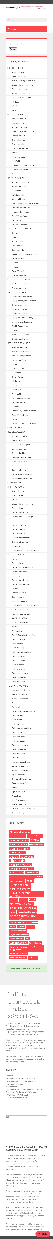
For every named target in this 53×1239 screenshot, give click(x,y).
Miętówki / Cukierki (19, 157)
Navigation (12, 29)
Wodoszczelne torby (20, 673)
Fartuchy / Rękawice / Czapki (23, 131)
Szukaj (13, 49)
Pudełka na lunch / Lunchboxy (23, 165)
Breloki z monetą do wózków (23, 81)
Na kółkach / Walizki (19, 618)
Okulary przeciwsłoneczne (22, 474)
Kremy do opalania (19, 783)
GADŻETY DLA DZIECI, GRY (18, 279)
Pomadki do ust (18, 796)
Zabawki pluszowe (19, 275)
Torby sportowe (18, 669)
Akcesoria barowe (19, 119)
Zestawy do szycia (19, 813)
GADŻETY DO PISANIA (16, 292)
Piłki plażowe (17, 546)
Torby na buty (17, 720)
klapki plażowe (15, 877)
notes (32, 899)
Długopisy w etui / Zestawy (22, 318)
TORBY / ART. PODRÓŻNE (18, 610)
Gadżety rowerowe (19, 525)
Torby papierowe (18, 656)
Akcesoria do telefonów (21, 351)
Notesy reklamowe (19, 199)
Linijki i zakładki (18, 195)
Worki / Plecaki (18, 271)
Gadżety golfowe (18, 576)
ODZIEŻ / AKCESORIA (16, 432)
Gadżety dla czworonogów (22, 85)
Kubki (29, 880)
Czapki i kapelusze (19, 449)
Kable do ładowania (19, 368)
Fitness (14, 500)
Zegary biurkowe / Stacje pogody (25, 423)
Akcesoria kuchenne (19, 127)
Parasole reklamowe (20, 622)
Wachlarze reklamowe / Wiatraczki (25, 550)
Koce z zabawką (18, 250)
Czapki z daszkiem (19, 453)
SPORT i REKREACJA (15, 555)
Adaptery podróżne (19, 347)
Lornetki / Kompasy (19, 601)
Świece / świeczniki (19, 804)
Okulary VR (16, 390)
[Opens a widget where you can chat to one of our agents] (42, 1234)
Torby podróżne (18, 660)
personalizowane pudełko (23, 917)
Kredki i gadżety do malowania (24, 254)
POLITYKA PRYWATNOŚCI (17, 1095)
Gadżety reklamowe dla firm (17, 1097)
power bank (30, 927)
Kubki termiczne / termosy (22, 148)
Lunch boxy (16, 153)
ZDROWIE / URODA (15, 758)
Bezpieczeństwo (18, 72)
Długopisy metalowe (20, 309)
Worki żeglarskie (18, 682)
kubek (39, 876)
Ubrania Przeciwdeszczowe (22, 478)
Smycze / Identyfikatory (21, 212)
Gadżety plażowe (18, 521)
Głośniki (15, 364)
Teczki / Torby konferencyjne (23, 635)
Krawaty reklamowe (19, 470)
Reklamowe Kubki (14, 483)
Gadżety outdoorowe (20, 584)
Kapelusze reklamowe (20, 461)
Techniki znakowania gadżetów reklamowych (24, 1089)
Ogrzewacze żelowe (19, 792)
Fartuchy (15, 237)
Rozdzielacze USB (18, 402)
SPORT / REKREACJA (15, 487)
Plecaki (14, 627)
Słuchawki (15, 406)
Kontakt (9, 1076)
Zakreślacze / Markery (20, 339)
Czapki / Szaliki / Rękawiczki (23, 445)
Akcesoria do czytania (20, 182)
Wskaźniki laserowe (19, 224)
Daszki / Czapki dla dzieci (22, 457)
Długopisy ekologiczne (20, 305)
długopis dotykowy (20, 864)
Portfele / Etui (17, 631)
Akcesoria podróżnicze (21, 614)
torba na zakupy (18, 942)
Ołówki (14, 330)
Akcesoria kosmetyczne (21, 762)
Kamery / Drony (18, 377)
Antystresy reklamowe (20, 766)
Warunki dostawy (13, 1087)
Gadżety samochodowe (21, 93)
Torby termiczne (18, 741)
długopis (17, 860)
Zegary (14, 419)
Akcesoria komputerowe (21, 356)
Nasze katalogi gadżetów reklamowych (21, 1081)
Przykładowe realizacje (15, 1084)
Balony (14, 233)
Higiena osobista (18, 775)
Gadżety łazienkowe (20, 770)
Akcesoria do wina (19, 123)
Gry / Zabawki (17, 241)
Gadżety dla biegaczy (20, 563)
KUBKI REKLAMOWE (15, 428)
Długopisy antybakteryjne (22, 296)
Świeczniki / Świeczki (20, 169)
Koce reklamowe (18, 140)
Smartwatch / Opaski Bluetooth (24, 411)
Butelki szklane (17, 495)
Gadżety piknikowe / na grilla (23, 516)
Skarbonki (16, 263)
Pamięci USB (16, 394)
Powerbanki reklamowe (21, 398)
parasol (13, 912)
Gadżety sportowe (19, 529)
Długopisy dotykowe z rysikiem (24, 301)
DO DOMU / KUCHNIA (16, 114)
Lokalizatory (16, 102)
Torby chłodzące (18, 639)
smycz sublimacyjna (17, 938)
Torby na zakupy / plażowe (22, 652)
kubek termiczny (17, 881)
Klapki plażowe (18, 466)
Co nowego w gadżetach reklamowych (21, 1078)
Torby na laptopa (18, 648)
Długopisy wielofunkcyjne (22, 322)
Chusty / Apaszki (18, 440)
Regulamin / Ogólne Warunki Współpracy (22, 1092)
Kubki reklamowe (20, 888)
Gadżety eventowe (19, 571)
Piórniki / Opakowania (20, 335)
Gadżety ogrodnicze (20, 512)
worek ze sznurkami (18, 953)
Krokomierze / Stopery (21, 538)
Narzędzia (15, 110)
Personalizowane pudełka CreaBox (25, 203)
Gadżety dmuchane (19, 508)
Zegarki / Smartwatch (20, 415)
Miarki (14, 106)
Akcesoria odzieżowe (20, 436)
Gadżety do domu (19, 136)
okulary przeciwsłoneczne (23, 907)
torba (27, 938)
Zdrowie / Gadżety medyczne (23, 808)
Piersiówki (16, 161)
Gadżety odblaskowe (20, 89)
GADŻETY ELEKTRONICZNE (18, 343)
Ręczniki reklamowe (19, 800)
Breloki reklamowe (19, 76)
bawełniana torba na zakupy (19, 840)
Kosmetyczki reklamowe (21, 779)
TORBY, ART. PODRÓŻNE (17, 686)
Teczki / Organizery (19, 216)
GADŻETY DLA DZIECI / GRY (19, 229)
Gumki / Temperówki (20, 326)
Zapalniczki (16, 174)
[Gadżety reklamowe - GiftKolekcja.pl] (26, 10)
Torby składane (18, 665)
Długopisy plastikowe (20, 313)
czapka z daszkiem (18, 852)
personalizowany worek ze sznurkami (24, 922)
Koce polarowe (18, 597)
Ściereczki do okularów (21, 208)
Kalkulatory (16, 191)
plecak (12, 926)
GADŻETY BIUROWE (15, 178)
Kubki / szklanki (18, 144)
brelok (35, 839)
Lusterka (15, 787)
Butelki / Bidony (18, 491)
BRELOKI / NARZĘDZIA (16, 68)
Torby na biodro (18, 643)
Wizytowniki (16, 220)
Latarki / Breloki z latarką (21, 98)
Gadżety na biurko (19, 186)
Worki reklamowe (19, 677)
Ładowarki (16, 385)
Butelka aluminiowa (36, 844)
